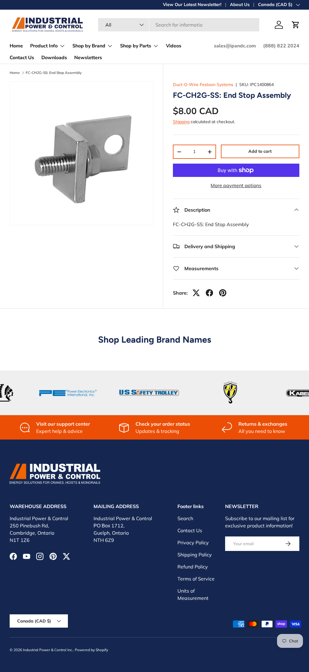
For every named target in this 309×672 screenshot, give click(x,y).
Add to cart (260, 151)
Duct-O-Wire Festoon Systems (203, 84)
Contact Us (22, 57)
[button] (295, 24)
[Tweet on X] (196, 292)
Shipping (181, 121)
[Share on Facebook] (209, 292)
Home (16, 46)
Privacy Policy (193, 542)
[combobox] (178, 24)
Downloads (54, 57)
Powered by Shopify (91, 650)
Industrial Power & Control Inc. (48, 650)
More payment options (236, 185)
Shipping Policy (194, 555)
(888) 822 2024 (281, 46)
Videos (173, 46)
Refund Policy (192, 567)
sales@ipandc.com (235, 46)
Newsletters (88, 57)
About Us (240, 4)
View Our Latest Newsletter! (192, 4)
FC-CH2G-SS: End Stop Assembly (53, 73)
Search (185, 518)
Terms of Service (196, 579)
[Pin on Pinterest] (222, 292)
